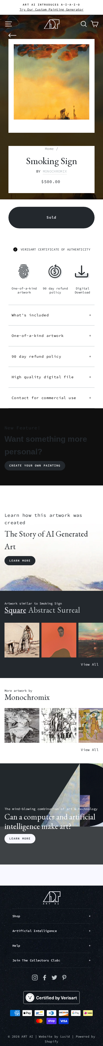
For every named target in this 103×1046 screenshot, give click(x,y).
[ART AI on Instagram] (35, 977)
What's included (51, 315)
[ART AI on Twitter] (54, 977)
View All (90, 664)
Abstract (41, 610)
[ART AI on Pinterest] (64, 977)
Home (49, 148)
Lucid (65, 1036)
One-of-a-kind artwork (51, 335)
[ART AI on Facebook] (45, 977)
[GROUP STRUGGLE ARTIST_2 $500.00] (58, 725)
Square (15, 610)
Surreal (68, 610)
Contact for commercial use (51, 397)
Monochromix (55, 171)
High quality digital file (51, 377)
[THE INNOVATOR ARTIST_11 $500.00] (21, 640)
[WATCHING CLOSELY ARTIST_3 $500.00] (58, 640)
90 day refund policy (51, 356)
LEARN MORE (20, 838)
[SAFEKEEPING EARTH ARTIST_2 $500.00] (21, 725)
